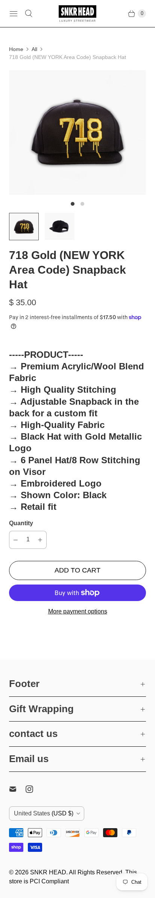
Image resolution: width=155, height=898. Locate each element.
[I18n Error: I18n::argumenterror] (24, 226)
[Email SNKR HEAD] (17, 789)
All (34, 49)
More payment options (77, 611)
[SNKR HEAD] (77, 13)
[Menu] (13, 14)
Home (16, 49)
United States (43, 813)
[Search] (28, 14)
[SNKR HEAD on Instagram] (34, 789)
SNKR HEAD (48, 872)
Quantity (21, 523)
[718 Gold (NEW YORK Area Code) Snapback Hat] (77, 132)
